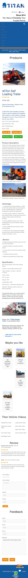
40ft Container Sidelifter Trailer (20, 383)
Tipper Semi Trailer (20, 429)
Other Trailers (22, 50)
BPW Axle (3, 37)
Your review (6, 480)
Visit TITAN (4, 32)
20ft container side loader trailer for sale (8, 363)
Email (5, 499)
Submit (5, 506)
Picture (5, 132)
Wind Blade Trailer (6, 436)
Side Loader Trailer (14, 51)
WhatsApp (6, 137)
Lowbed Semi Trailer (20, 423)
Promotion (3, 35)
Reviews (3, 40)
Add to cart (18, 137)
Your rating (6, 474)
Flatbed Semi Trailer (6, 423)
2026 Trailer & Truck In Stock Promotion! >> (13, 335)
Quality (3, 46)
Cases (2, 43)
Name (5, 492)
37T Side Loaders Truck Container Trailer (7, 406)
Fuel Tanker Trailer (6, 433)
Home (2, 24)
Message (4, 537)
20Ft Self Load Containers (20, 361)
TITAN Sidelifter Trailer (11, 320)
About (2, 29)
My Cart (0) (14, 12)
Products (15, 50)
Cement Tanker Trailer (20, 433)
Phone (4, 531)
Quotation (15, 132)
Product (3, 26)
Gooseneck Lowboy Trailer (6, 427)
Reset (12, 560)
